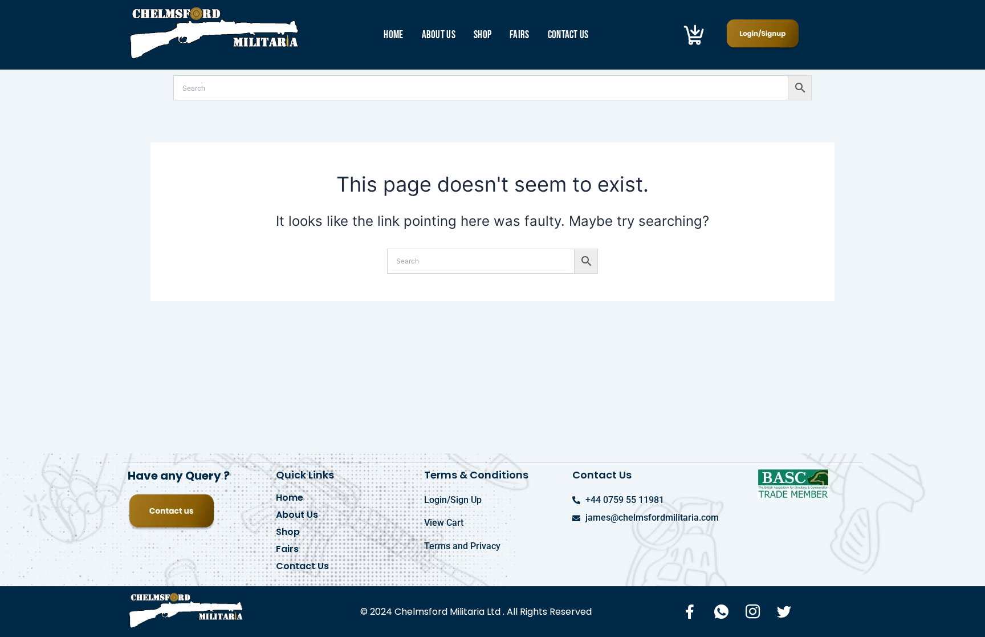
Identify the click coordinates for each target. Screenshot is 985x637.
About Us (438, 35)
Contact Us (568, 35)
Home (393, 35)
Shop (482, 35)
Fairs (520, 35)
